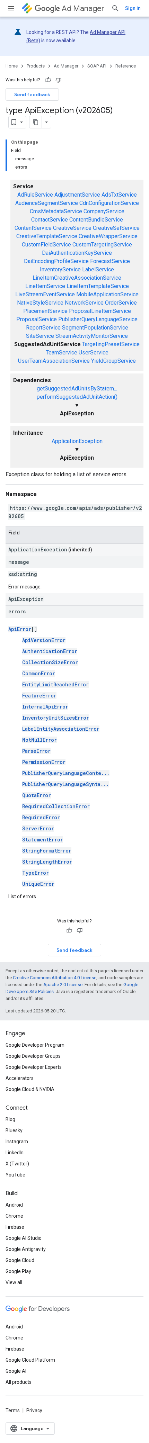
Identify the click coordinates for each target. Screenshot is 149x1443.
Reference (125, 66)
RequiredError (41, 817)
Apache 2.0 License (62, 984)
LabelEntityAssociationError (60, 728)
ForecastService (110, 261)
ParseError (36, 751)
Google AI (16, 1371)
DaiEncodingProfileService (56, 261)
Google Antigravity (26, 1249)
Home (12, 66)
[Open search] (115, 8)
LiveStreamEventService (45, 294)
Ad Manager (83, 8)
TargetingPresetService (111, 344)
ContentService (33, 228)
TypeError (35, 872)
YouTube (15, 1175)
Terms (13, 1410)
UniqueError (38, 884)
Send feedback (32, 94)
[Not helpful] (58, 80)
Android (14, 1205)
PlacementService (45, 311)
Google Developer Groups (33, 1056)
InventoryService (60, 269)
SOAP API (96, 66)
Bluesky (14, 1130)
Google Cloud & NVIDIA (30, 1089)
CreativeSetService (116, 228)
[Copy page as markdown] (35, 122)
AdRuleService (35, 194)
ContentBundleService (96, 219)
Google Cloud (20, 1260)
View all (14, 1282)
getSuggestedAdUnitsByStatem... (77, 388)
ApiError (19, 629)
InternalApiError (45, 706)
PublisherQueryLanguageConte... (65, 773)
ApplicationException (77, 441)
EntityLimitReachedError (55, 684)
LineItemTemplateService (98, 286)
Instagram (17, 1141)
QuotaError (36, 795)
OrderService (121, 302)
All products (19, 1382)
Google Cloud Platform (30, 1360)
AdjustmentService (77, 194)
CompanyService (104, 211)
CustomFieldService (46, 244)
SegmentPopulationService (95, 327)
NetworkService (84, 302)
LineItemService (45, 286)
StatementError (42, 839)
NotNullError (39, 740)
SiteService (40, 336)
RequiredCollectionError (56, 806)
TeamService (61, 352)
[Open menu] (11, 8)
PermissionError (43, 762)
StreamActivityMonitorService (91, 336)
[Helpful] (48, 80)
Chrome (14, 1216)
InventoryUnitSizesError (55, 717)
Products (36, 66)
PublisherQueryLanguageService (98, 319)
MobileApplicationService (107, 294)
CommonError (38, 673)
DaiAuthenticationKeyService (77, 253)
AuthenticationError (49, 651)
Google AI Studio (24, 1238)
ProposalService (36, 319)
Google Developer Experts (34, 1067)
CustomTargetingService (102, 244)
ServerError (38, 828)
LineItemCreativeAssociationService (77, 277)
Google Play (18, 1271)
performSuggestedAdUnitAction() (77, 397)
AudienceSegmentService (46, 203)
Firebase (15, 1227)
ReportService (43, 327)
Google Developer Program (35, 1045)
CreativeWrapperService (108, 236)
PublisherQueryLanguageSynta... (65, 784)
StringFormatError (46, 850)
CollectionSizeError (50, 662)
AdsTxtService (119, 194)
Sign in (133, 8)
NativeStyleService (40, 302)
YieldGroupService (113, 361)
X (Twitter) (17, 1163)
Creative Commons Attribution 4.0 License (54, 977)
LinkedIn (15, 1152)
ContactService (49, 219)
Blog (10, 1119)
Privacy (34, 1410)
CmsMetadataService (56, 211)
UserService (93, 352)
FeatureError (39, 695)
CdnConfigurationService (109, 203)
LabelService (98, 269)
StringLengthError (47, 861)
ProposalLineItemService (100, 311)
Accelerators (20, 1078)
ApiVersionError (43, 640)
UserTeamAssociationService (54, 361)
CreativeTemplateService (46, 236)
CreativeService (72, 228)
